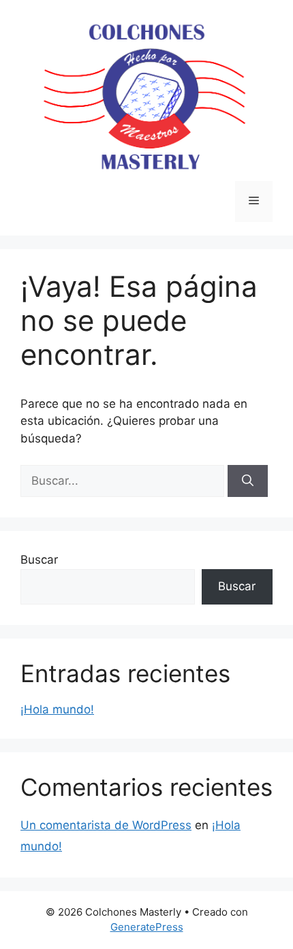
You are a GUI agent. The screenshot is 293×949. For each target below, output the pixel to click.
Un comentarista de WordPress (105, 825)
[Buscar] (248, 481)
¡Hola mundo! (57, 709)
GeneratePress (146, 926)
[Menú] (254, 201)
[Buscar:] (124, 480)
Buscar (39, 559)
